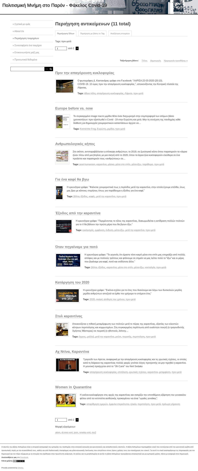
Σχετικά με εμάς (22, 24)
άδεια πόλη (90, 93)
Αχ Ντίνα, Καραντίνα (72, 352)
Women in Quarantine (73, 387)
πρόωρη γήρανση (171, 404)
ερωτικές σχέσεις (137, 372)
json (76, 432)
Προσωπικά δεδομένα (25, 59)
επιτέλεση (123, 372)
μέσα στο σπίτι (122, 164)
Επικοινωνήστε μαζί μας (26, 52)
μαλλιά (90, 336)
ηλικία (133, 404)
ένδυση (109, 230)
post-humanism (87, 164)
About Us (19, 31)
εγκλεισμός (88, 230)
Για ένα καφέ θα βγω (72, 179)
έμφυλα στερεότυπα (119, 404)
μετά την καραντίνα (105, 196)
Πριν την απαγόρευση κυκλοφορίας (84, 73)
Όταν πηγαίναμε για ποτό (76, 247)
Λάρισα (128, 93)
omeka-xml (85, 432)
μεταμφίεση (164, 372)
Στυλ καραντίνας (68, 316)
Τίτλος (144, 60)
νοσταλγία (150, 267)
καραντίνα (101, 164)
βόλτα (76, 196)
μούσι (118, 336)
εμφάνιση (100, 230)
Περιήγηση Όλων (65, 33)
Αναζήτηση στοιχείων (120, 33)
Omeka (20, 468)
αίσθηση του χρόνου (114, 299)
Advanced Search (46, 69)
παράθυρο (147, 164)
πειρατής (126, 336)
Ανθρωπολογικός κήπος (75, 144)
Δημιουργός (155, 60)
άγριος (82, 336)
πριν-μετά (138, 93)
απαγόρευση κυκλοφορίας (110, 93)
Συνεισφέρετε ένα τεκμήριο (28, 45)
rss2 (94, 432)
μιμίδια (110, 129)
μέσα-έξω (136, 164)
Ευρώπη (101, 129)
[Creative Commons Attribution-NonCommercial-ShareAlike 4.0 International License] (19, 461)
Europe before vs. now (74, 108)
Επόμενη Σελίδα (77, 48)
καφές (92, 196)
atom (57, 432)
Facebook (24, 457)
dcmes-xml (67, 432)
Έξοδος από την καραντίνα (77, 213)
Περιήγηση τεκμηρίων (26, 38)
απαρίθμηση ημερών (97, 404)
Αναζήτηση (51, 69)
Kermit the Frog (88, 129)
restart (99, 299)
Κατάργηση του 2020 (72, 282)
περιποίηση (139, 336)
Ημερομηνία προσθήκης (175, 60)
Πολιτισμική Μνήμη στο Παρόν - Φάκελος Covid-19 (54, 5)
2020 (92, 299)
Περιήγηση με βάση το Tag (92, 33)
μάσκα (111, 164)
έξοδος (84, 196)
